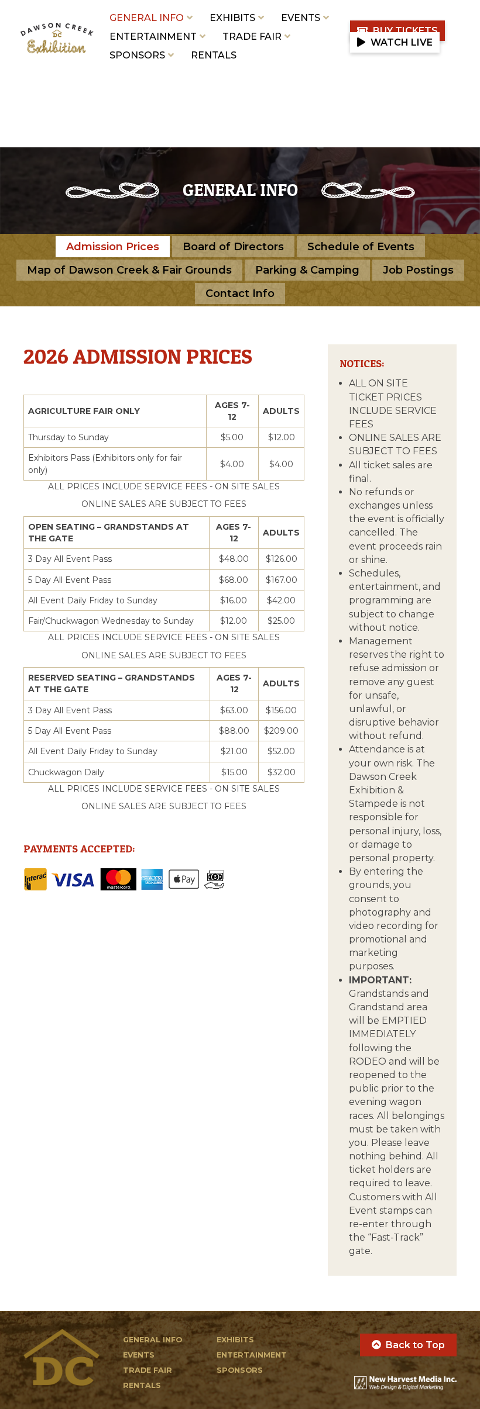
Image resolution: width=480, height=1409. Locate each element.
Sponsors (137, 55)
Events (300, 17)
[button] (397, 30)
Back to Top (415, 1345)
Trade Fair (252, 36)
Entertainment (153, 36)
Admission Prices (112, 246)
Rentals (213, 55)
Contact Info (240, 293)
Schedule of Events (360, 246)
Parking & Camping (307, 270)
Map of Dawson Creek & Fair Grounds (129, 270)
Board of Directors (233, 246)
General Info (146, 17)
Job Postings (418, 270)
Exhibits (232, 17)
